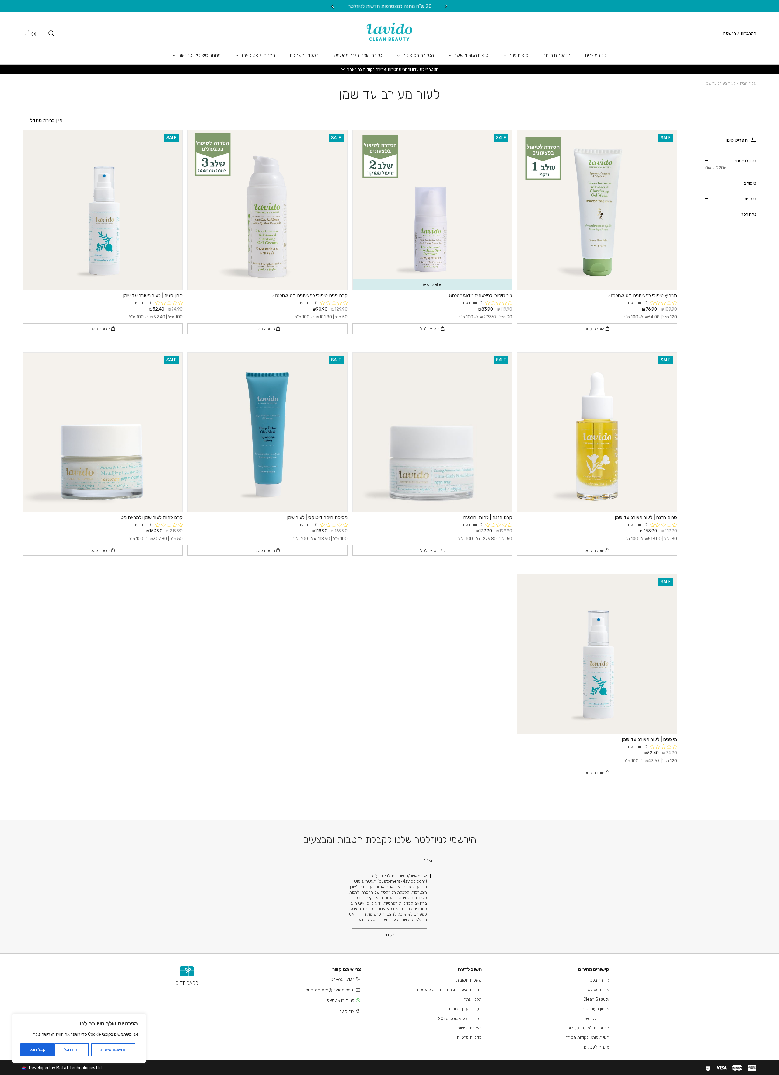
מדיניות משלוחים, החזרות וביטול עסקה (449, 989)
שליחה (389, 935)
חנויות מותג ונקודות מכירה (587, 1037)
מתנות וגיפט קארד (258, 55)
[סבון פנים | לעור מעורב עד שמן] (102, 210)
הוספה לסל (595, 329)
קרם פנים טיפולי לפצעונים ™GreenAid (309, 295)
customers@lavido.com (330, 990)
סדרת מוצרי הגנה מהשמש (358, 55)
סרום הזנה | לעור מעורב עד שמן (646, 517)
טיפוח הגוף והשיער (471, 55)
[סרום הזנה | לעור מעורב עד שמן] (596, 432)
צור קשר (347, 1011)
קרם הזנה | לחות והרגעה (487, 517)
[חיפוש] (49, 33)
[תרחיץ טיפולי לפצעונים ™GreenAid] (596, 210)
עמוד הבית (748, 83)
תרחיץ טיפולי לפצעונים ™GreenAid (642, 295)
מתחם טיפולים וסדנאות (199, 55)
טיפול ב (750, 183)
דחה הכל (72, 1049)
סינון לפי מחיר (730, 164)
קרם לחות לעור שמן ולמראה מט (152, 517)
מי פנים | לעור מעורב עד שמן (649, 739)
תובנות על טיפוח (595, 1018)
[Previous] (446, 6)
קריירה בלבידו (597, 980)
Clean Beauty (596, 999)
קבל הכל (38, 1049)
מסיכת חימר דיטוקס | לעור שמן (317, 517)
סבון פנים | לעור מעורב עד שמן (153, 295)
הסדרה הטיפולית (418, 55)
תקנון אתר (473, 999)
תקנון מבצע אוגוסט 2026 (460, 1018)
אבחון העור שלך (595, 1008)
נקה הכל (748, 214)
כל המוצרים (595, 55)
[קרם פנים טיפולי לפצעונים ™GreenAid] (267, 210)
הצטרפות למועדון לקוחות (588, 1028)
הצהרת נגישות (469, 1028)
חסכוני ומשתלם (304, 55)
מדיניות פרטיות (469, 1037)
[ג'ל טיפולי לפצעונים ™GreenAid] (432, 210)
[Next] (333, 6)
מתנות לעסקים (596, 1047)
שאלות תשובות (469, 980)
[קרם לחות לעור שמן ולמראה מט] (102, 432)
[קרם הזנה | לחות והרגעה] (432, 432)
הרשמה (729, 33)
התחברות (748, 33)
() (33, 34)
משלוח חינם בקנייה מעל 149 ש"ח (388, 6)
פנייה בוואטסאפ (341, 1000)
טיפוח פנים (518, 55)
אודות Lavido (597, 989)
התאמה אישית (113, 1049)
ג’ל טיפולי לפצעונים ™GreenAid (480, 295)
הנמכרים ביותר (556, 55)
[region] (79, 1038)
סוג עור (750, 198)
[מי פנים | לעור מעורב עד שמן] (596, 653)
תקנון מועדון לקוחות (465, 1008)
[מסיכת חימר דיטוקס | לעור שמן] (267, 432)
